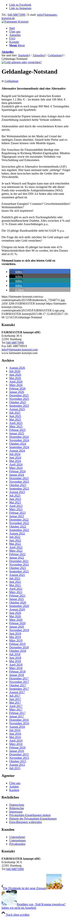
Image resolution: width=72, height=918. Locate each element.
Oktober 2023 (17, 485)
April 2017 (15, 706)
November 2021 (19, 564)
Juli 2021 (14, 578)
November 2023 (19, 481)
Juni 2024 (15, 457)
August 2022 (17, 533)
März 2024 (15, 467)
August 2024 (17, 450)
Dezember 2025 (19, 395)
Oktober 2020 (17, 602)
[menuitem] (39, 28)
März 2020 (15, 619)
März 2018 (15, 668)
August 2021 (17, 574)
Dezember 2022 (19, 519)
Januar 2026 (16, 392)
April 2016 (15, 740)
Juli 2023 (14, 495)
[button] (16, 271)
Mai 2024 (15, 461)
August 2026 (17, 367)
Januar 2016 (16, 751)
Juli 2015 (14, 768)
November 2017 (19, 681)
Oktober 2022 (17, 526)
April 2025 (15, 423)
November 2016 (19, 723)
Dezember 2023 (19, 478)
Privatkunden (17, 844)
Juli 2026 (14, 371)
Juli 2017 (14, 695)
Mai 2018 (15, 661)
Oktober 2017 (17, 685)
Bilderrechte (16, 808)
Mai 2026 (15, 378)
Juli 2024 (14, 454)
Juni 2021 (15, 581)
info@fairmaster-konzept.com (20, 349)
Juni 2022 (15, 540)
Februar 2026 (17, 388)
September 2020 (19, 606)
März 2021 (15, 592)
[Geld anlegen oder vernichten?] (22, 62)
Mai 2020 (15, 616)
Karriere (14, 790)
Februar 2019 (17, 643)
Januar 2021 (16, 599)
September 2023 (19, 488)
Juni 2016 (15, 733)
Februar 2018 (17, 671)
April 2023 (15, 505)
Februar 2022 (17, 554)
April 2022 (15, 547)
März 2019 (15, 640)
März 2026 (15, 385)
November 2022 (19, 523)
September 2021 (19, 571)
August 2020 (17, 609)
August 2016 (17, 726)
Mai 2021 (15, 585)
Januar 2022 (16, 557)
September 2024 (19, 447)
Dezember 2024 (19, 436)
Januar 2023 (16, 516)
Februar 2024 (17, 471)
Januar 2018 (16, 675)
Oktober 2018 (17, 650)
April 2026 (15, 381)
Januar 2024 (16, 474)
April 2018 (15, 664)
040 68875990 (16, 14)
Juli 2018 (14, 654)
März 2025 (15, 426)
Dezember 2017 (19, 678)
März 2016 (15, 744)
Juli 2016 (14, 730)
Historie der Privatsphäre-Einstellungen (33, 818)
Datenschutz (16, 804)
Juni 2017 (15, 699)
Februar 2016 (17, 747)
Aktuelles (8, 52)
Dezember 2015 (19, 754)
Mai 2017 (15, 702)
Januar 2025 (16, 433)
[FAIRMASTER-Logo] (15, 21)
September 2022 (19, 530)
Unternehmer (17, 837)
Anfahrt (14, 786)
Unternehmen (17, 840)
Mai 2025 (15, 419)
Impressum (15, 811)
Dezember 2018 (19, 647)
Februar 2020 (17, 623)
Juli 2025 (14, 412)
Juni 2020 (15, 612)
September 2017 (19, 688)
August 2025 (17, 409)
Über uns (14, 783)
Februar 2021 (17, 595)
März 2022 (15, 550)
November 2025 (19, 398)
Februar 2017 (17, 713)
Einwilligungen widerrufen (25, 822)
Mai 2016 (15, 737)
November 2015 (19, 757)
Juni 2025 (15, 416)
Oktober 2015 (17, 761)
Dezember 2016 (19, 719)
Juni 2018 (15, 657)
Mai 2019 (15, 637)
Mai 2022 (15, 543)
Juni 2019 (15, 633)
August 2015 (17, 764)
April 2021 (15, 588)
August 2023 (17, 492)
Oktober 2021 (17, 568)
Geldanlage (11, 81)
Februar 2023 (17, 512)
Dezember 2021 (19, 561)
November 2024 (19, 440)
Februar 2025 (17, 429)
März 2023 (15, 509)
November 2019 (19, 630)
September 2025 (19, 405)
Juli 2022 (14, 536)
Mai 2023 (15, 502)
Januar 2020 (16, 626)
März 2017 (15, 709)
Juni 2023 (15, 499)
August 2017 (17, 692)
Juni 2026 (15, 374)
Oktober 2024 (17, 443)
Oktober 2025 (17, 402)
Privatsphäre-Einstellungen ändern (30, 815)
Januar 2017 (16, 716)
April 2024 (15, 464)
